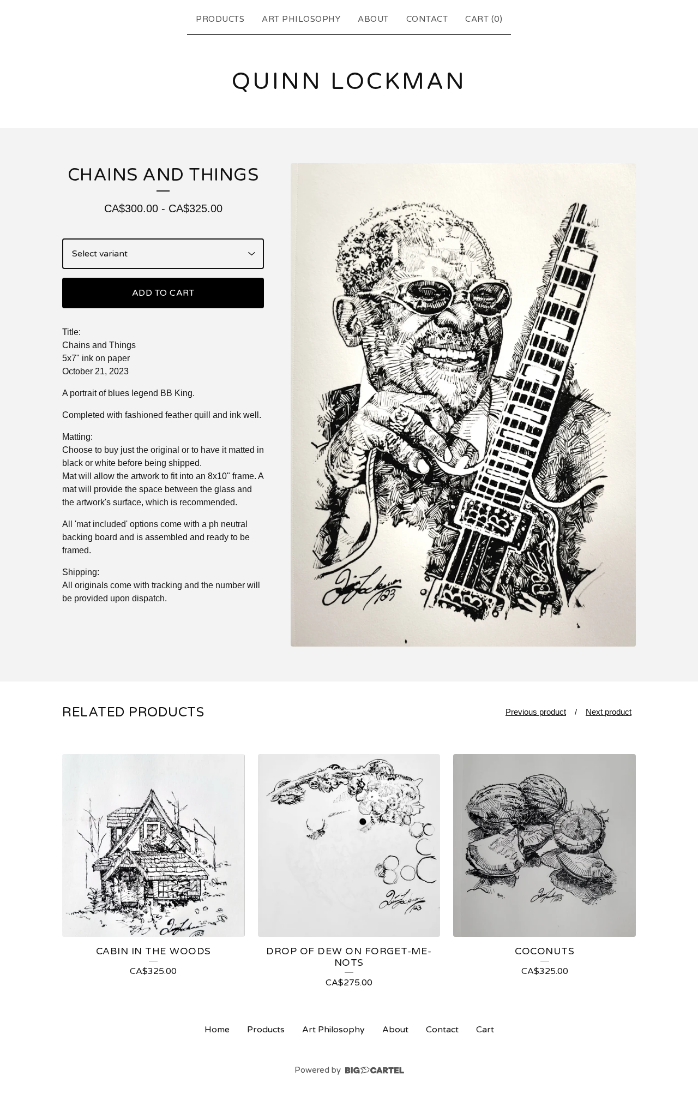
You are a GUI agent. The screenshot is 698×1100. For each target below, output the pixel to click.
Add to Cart (163, 293)
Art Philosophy (301, 19)
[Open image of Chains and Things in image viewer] (463, 405)
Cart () (483, 19)
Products (220, 19)
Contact (427, 19)
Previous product (536, 711)
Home (217, 1029)
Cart (485, 1029)
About (373, 19)
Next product (608, 711)
